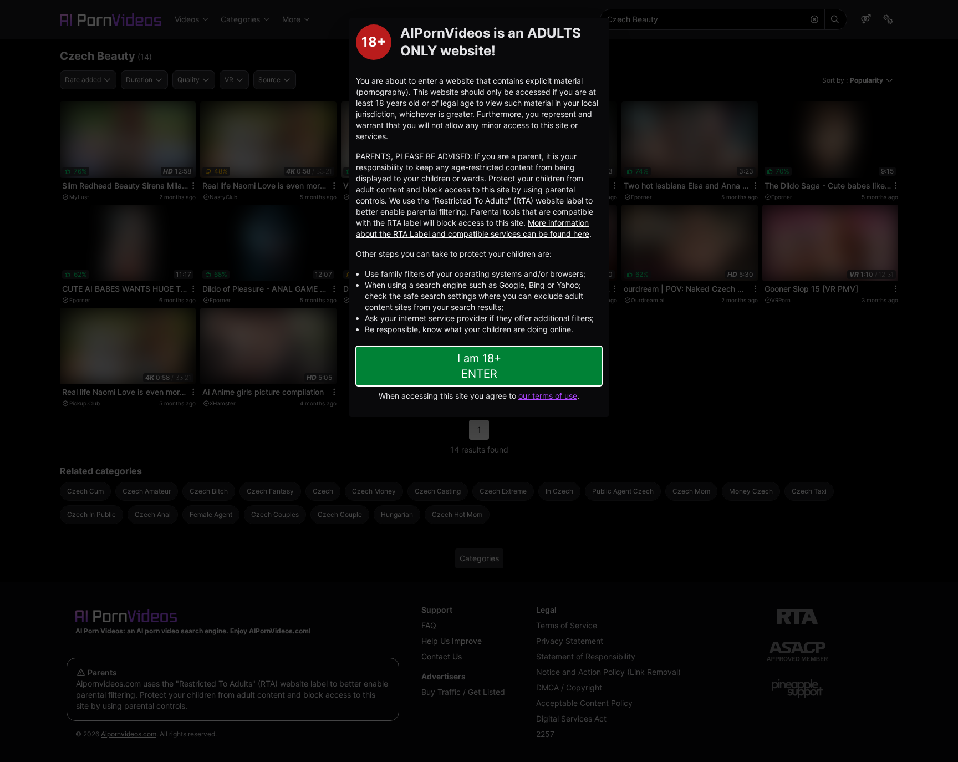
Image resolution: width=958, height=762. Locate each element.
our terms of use (547, 395)
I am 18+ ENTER (479, 366)
